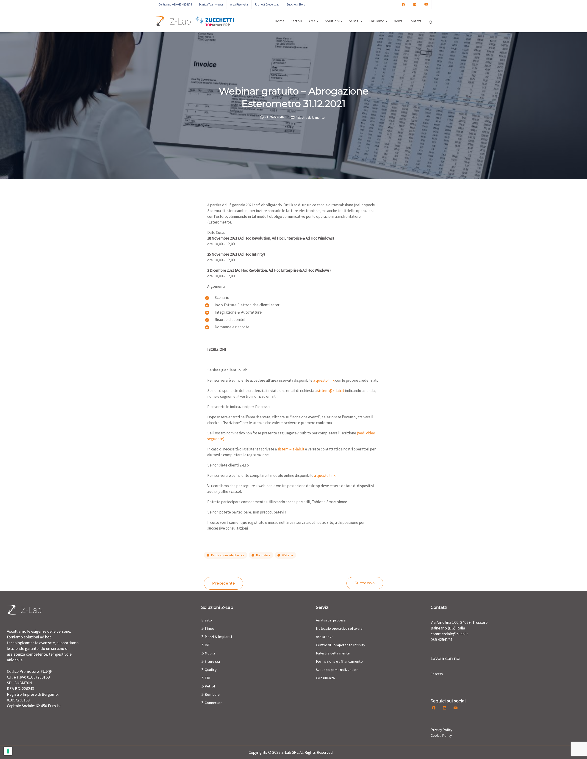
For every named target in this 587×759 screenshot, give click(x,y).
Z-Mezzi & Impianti (216, 636)
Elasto (206, 620)
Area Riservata (239, 4)
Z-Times (207, 628)
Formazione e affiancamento (339, 661)
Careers (437, 673)
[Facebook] (403, 4)
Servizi (354, 21)
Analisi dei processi (331, 620)
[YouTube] (426, 4)
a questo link (324, 380)
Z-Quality (208, 669)
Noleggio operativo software (339, 628)
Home (279, 21)
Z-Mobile (208, 653)
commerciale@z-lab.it (449, 633)
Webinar (287, 555)
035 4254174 (441, 639)
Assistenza (324, 636)
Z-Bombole (210, 694)
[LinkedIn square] (414, 4)
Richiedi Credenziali (267, 4)
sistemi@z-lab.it (330, 390)
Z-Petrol (208, 686)
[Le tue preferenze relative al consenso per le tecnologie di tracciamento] (8, 751)
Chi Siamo (376, 21)
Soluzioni (332, 21)
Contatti (415, 21)
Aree (312, 21)
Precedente (223, 583)
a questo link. (325, 475)
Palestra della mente (310, 117)
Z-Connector (211, 702)
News (398, 21)
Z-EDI (205, 678)
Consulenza (325, 678)
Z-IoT (205, 645)
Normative (263, 555)
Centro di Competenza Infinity (340, 645)
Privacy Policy (441, 729)
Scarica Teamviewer (211, 4)
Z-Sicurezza (210, 661)
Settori (296, 21)
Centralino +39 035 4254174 (175, 4)
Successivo (365, 583)
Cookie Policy (441, 735)
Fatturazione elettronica (227, 555)
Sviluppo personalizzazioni (337, 669)
